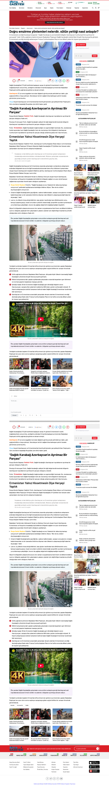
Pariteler (73, 755)
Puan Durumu (55, 755)
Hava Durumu (43, 755)
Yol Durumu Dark (14, 764)
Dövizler (54, 764)
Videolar (68, 8)
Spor (45, 8)
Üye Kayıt (76, 764)
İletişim (42, 784)
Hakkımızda (36, 784)
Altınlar (54, 762)
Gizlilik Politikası (48, 784)
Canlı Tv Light (13, 767)
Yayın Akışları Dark (28, 764)
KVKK (58, 784)
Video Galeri (66, 764)
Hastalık (12, 705)
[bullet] (32, 415)
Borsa (11, 755)
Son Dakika (12, 8)
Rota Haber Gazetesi (14, 28)
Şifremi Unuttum (78, 767)
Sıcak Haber (66, 772)
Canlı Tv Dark (26, 762)
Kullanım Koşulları (65, 784)
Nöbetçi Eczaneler (28, 767)
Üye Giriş (75, 762)
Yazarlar (76, 8)
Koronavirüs (20, 705)
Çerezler (55, 784)
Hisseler (64, 755)
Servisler (21, 8)
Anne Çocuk (30, 28)
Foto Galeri (60, 8)
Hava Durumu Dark (14, 762)
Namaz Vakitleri (21, 755)
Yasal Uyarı (72, 784)
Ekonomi (38, 8)
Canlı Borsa (40, 762)
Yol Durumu (83, 755)
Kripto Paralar (95, 755)
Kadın (51, 8)
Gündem (30, 8)
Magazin (23, 28)
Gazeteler (85, 8)
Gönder (15, 415)
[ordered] (30, 415)
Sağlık (26, 705)
